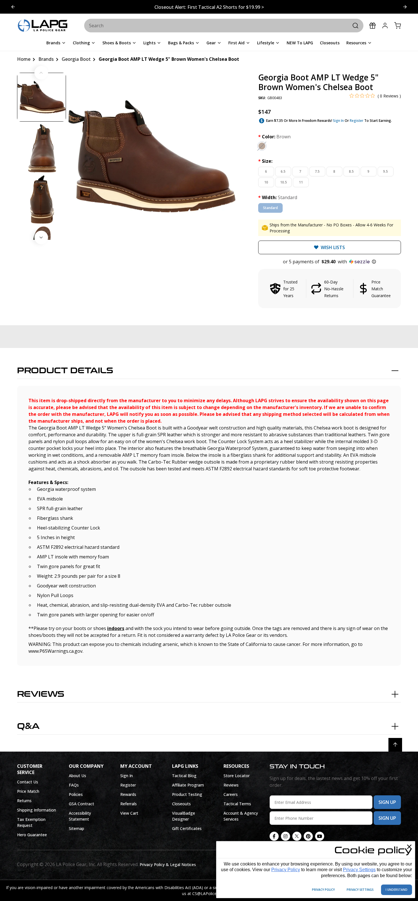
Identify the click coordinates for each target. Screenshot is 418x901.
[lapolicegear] (42, 25)
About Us (77, 775)
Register (356, 120)
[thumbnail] (41, 97)
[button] (329, 261)
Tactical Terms (237, 803)
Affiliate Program (188, 785)
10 (266, 182)
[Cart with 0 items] (397, 25)
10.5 (283, 182)
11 (301, 182)
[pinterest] (308, 836)
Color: (274, 137)
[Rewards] (372, 25)
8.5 (351, 171)
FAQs (74, 785)
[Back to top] (395, 745)
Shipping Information (36, 810)
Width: (277, 197)
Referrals (128, 803)
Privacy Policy (285, 869)
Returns (24, 800)
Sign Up (387, 802)
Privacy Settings (359, 869)
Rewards (128, 794)
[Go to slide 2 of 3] (13, 7)
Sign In (338, 120)
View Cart (129, 813)
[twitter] (296, 836)
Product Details (65, 371)
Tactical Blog (184, 775)
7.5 (317, 171)
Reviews (40, 694)
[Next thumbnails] (41, 237)
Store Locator (237, 775)
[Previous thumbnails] (41, 73)
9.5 (385, 171)
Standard (270, 207)
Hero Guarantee (32, 834)
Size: (265, 161)
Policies (76, 794)
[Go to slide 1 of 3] (405, 7)
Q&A (28, 726)
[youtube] (319, 836)
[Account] (385, 25)
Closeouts (181, 803)
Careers (231, 794)
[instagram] (285, 836)
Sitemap (76, 828)
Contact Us (27, 782)
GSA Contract (81, 803)
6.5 (283, 171)
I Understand (396, 890)
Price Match (28, 791)
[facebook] (274, 836)
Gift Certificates (187, 828)
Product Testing (187, 794)
